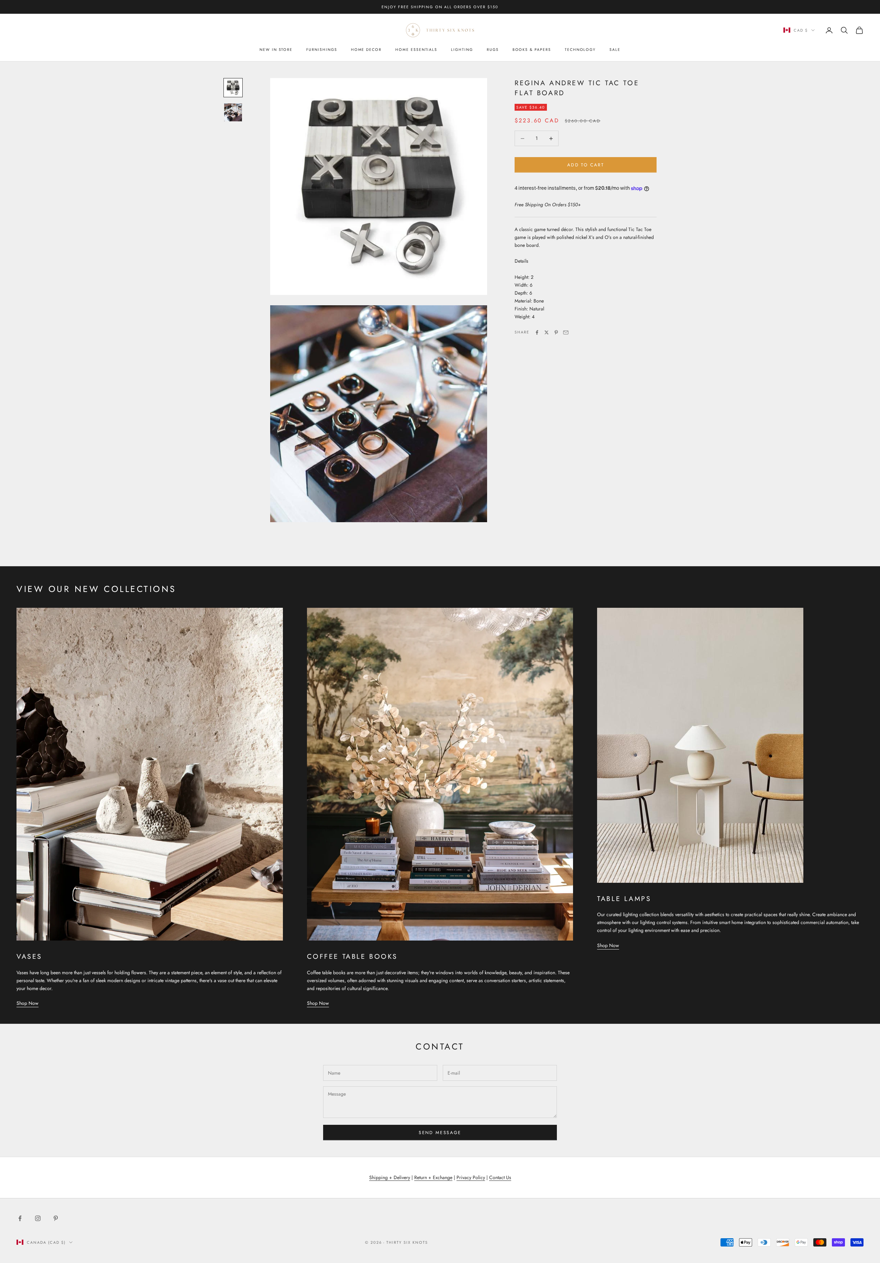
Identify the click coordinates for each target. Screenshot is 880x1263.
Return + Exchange (433, 1177)
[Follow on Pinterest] (55, 1218)
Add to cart (585, 165)
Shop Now (27, 1003)
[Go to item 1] (233, 87)
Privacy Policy (470, 1177)
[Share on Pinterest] (556, 332)
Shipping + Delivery (389, 1177)
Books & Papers (532, 49)
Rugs (493, 49)
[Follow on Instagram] (37, 1218)
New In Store (276, 49)
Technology (580, 49)
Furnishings (321, 49)
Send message (440, 1132)
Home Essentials (416, 49)
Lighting (462, 49)
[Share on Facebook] (537, 332)
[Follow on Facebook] (19, 1218)
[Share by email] (566, 332)
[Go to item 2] (233, 112)
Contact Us (500, 1177)
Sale (614, 49)
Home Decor (366, 49)
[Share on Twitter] (546, 332)
